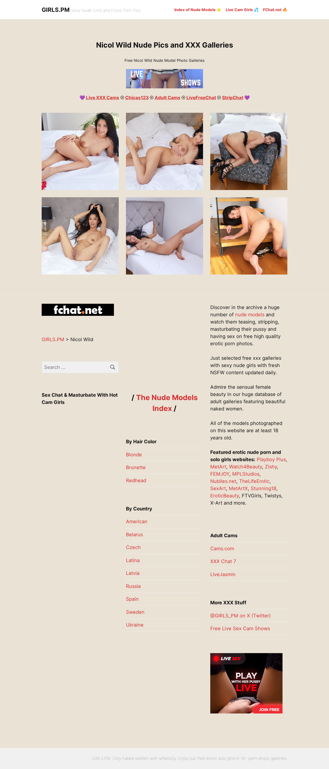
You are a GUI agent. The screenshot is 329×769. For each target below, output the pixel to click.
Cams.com (222, 548)
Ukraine (135, 625)
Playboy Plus (271, 459)
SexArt (218, 488)
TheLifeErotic (254, 481)
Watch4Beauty (245, 467)
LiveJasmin (223, 574)
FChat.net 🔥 (275, 9)
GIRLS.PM (56, 9)
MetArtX (238, 488)
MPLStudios (245, 474)
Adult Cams (167, 97)
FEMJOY (219, 474)
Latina (133, 560)
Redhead (136, 480)
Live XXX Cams (102, 97)
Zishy (271, 467)
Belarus (134, 534)
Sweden (135, 612)
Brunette (136, 467)
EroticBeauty (224, 496)
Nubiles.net (223, 481)
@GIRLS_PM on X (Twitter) (240, 616)
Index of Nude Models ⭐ (197, 9)
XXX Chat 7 (223, 561)
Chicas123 (137, 97)
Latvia (132, 573)
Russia (133, 586)
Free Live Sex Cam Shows (240, 628)
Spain (132, 599)
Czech (133, 547)
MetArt (218, 467)
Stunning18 (263, 488)
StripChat (232, 97)
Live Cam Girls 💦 (242, 9)
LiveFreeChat (201, 97)
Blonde (134, 455)
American (136, 521)
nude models (249, 314)
